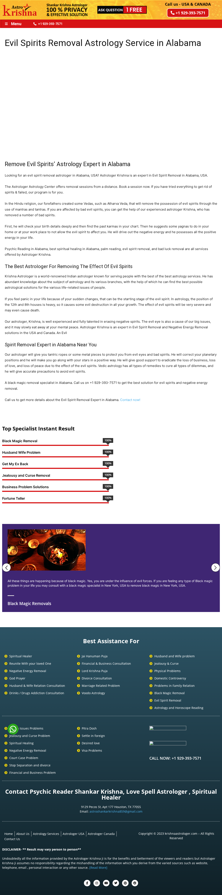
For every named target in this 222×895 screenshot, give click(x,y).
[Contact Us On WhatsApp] (13, 733)
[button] (11, 103)
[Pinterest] (125, 883)
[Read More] (98, 868)
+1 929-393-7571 (190, 12)
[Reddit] (135, 883)
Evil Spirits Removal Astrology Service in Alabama (103, 43)
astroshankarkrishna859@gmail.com (116, 811)
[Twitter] (96, 883)
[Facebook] (87, 883)
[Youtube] (106, 883)
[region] (111, 103)
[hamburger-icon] (6, 24)
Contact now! (130, 400)
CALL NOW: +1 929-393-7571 (175, 758)
